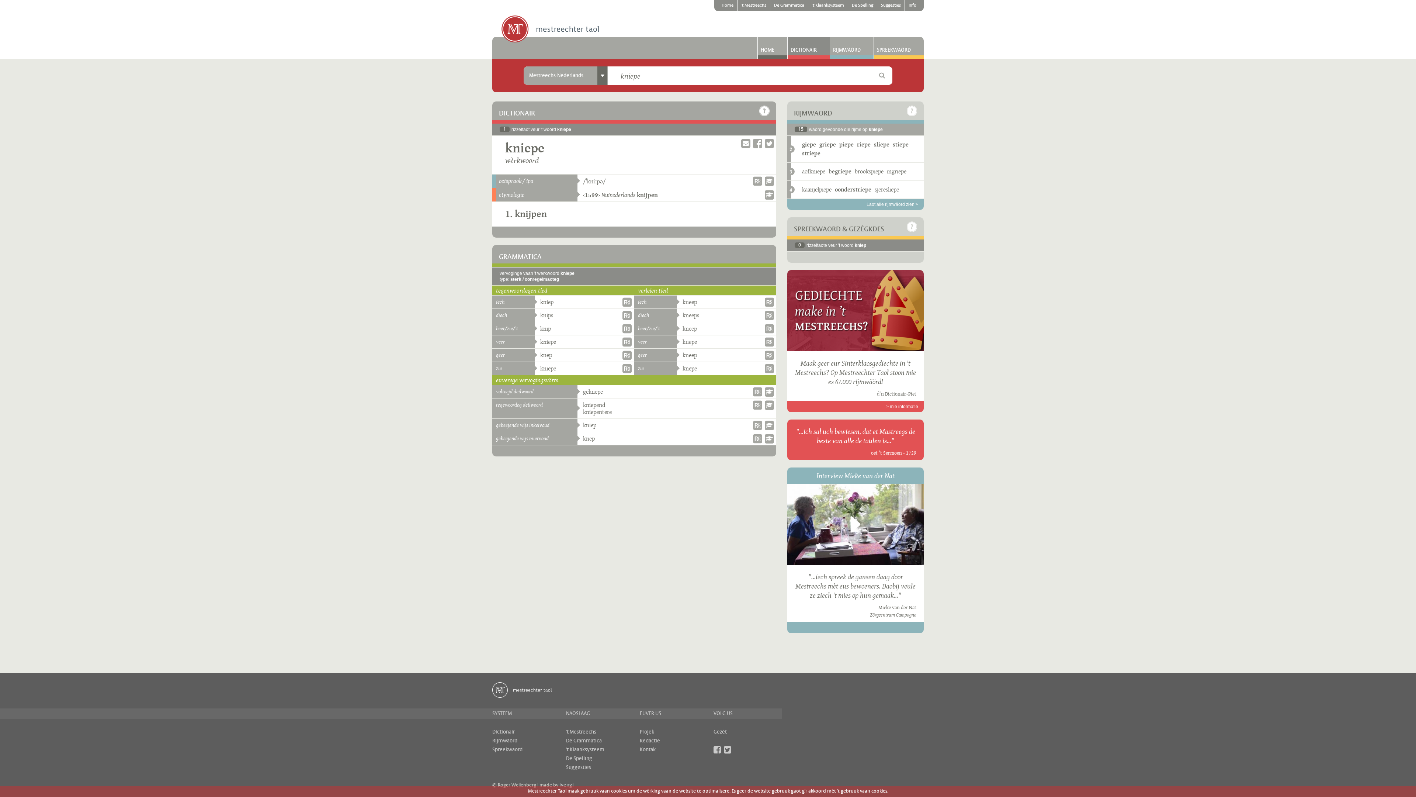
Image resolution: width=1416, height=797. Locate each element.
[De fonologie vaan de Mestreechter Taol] (769, 181)
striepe (811, 153)
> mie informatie (902, 406)
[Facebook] (717, 749)
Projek (647, 732)
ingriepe (896, 171)
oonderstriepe (853, 189)
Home (727, 5)
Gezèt (720, 732)
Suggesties (891, 5)
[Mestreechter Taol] (550, 29)
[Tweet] (769, 144)
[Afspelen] (855, 524)
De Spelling (862, 5)
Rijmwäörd (847, 50)
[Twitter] (727, 749)
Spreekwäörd (894, 50)
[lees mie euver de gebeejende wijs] (769, 425)
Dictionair (804, 50)
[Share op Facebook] (758, 144)
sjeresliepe (887, 189)
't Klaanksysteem (828, 5)
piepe (846, 144)
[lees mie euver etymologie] (769, 195)
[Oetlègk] (764, 111)
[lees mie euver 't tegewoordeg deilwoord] (769, 405)
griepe (827, 144)
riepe (864, 144)
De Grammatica (789, 5)
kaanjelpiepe (817, 189)
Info (912, 5)
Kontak (648, 750)
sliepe (881, 144)
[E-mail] (746, 144)
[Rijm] (758, 181)
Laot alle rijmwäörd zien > (892, 204)
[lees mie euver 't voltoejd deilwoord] (769, 392)
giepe (809, 144)
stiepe (901, 144)
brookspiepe (869, 171)
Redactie (650, 741)
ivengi (566, 785)
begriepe (840, 171)
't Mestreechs (753, 5)
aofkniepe (813, 171)
